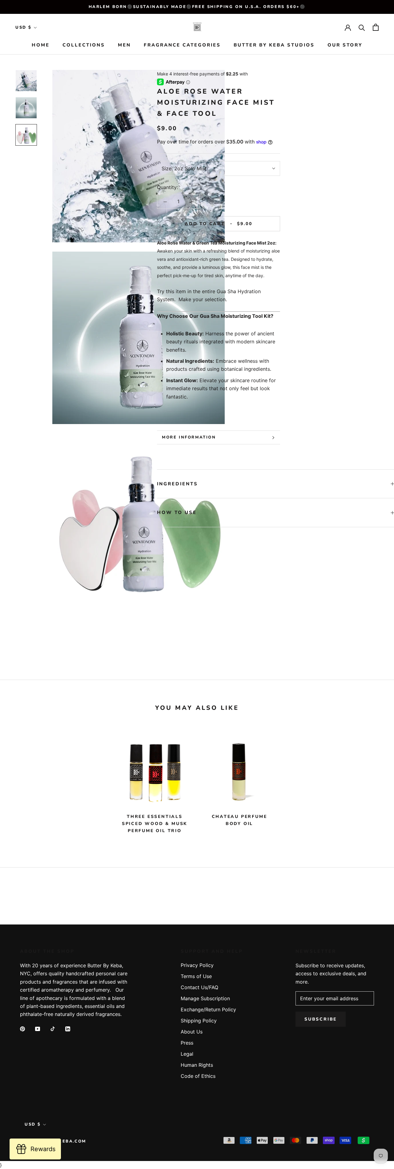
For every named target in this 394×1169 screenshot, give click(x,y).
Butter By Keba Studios (274, 45)
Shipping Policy (199, 1020)
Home (41, 45)
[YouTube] (37, 1029)
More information (189, 437)
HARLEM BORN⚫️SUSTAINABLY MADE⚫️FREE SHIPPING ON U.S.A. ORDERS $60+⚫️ (197, 7)
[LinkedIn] (67, 1029)
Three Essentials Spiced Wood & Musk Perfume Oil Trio (154, 824)
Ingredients (177, 484)
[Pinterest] (22, 1029)
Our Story (345, 45)
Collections (83, 45)
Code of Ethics (198, 1076)
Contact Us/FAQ (199, 987)
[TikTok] (52, 1029)
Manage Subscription (205, 998)
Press (187, 1043)
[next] (375, 782)
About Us (192, 1032)
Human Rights (197, 1065)
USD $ (23, 27)
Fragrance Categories (182, 45)
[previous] (19, 782)
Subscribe (320, 1019)
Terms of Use (196, 976)
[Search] (362, 27)
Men (124, 45)
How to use (177, 512)
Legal (187, 1054)
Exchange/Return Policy (208, 1009)
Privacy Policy (197, 965)
